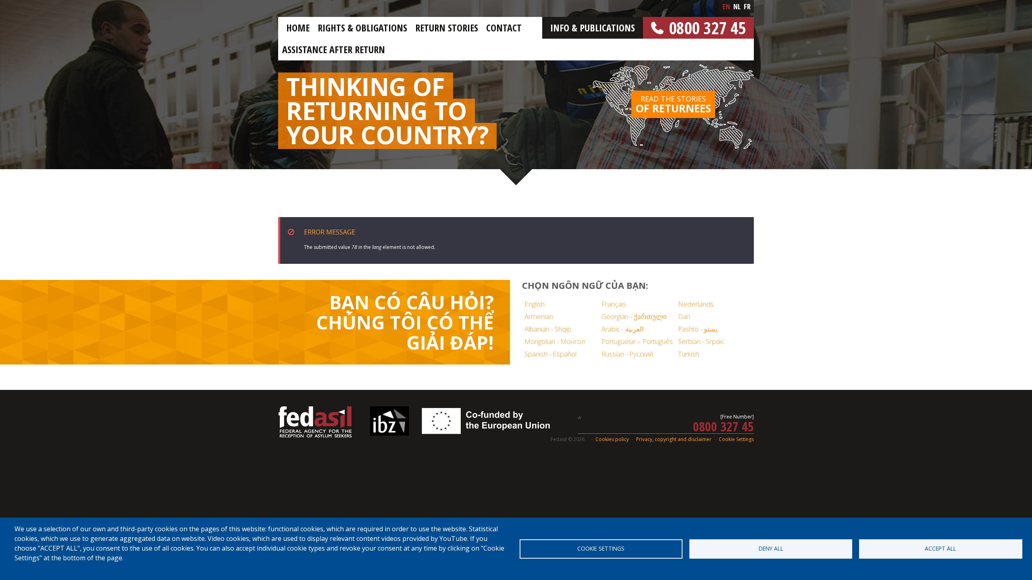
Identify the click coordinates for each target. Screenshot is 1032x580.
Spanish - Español (550, 353)
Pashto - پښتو (698, 329)
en (726, 6)
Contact (504, 27)
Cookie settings (600, 548)
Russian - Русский (627, 353)
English (534, 304)
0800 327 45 (707, 27)
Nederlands (696, 304)
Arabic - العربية (622, 329)
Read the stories (673, 105)
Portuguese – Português (637, 341)
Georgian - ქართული (634, 316)
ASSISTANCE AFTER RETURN (333, 49)
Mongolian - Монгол (554, 341)
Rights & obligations (362, 27)
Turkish (688, 353)
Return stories (446, 27)
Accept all (940, 548)
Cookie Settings (736, 439)
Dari (684, 316)
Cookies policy (612, 439)
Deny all (771, 548)
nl (737, 6)
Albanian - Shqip (547, 329)
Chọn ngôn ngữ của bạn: (585, 285)
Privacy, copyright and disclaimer (674, 439)
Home (298, 27)
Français (613, 304)
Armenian (538, 316)
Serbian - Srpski (701, 341)
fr (747, 6)
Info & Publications (592, 27)
